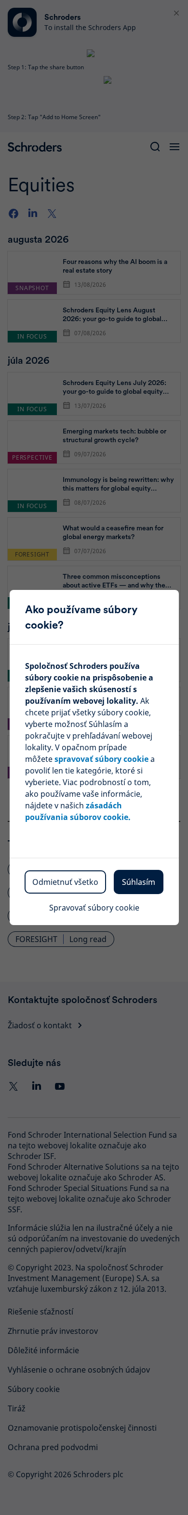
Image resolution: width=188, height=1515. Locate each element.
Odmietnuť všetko (65, 882)
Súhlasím (138, 882)
